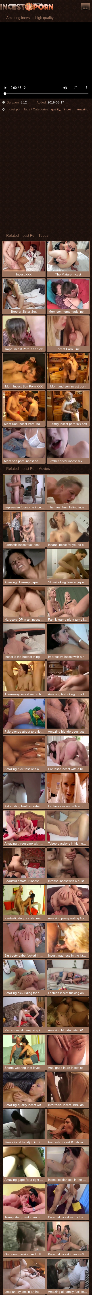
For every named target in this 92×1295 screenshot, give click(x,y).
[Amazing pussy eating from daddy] (68, 900)
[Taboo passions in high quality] (68, 826)
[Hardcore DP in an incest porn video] (24, 602)
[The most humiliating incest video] (68, 490)
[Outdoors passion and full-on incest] (24, 1237)
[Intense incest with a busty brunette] (68, 863)
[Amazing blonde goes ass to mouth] (68, 714)
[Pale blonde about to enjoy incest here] (24, 714)
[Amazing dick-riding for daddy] (24, 975)
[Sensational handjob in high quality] (24, 1124)
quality (55, 109)
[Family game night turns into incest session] (68, 602)
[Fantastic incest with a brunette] (68, 751)
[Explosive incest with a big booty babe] (68, 788)
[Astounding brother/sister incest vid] (24, 788)
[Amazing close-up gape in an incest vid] (24, 564)
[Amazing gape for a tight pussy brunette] (24, 1162)
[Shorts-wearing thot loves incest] (24, 1050)
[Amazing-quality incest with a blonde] (24, 1087)
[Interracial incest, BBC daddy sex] (68, 1087)
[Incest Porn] (27, 6)
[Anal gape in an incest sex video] (68, 1050)
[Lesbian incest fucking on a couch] (68, 975)
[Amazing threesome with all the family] (24, 826)
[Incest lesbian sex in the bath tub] (68, 1162)
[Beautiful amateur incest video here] (24, 863)
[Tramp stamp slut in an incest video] (24, 1199)
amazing (82, 109)
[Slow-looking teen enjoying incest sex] (68, 564)
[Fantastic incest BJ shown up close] (68, 1124)
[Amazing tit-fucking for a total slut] (68, 676)
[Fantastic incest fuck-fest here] (24, 527)
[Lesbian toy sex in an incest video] (24, 1274)
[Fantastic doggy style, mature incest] (24, 900)
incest (68, 109)
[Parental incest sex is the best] (68, 1199)
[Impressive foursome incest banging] (24, 490)
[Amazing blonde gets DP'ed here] (68, 1012)
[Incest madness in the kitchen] (68, 938)
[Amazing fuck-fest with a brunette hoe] (24, 751)
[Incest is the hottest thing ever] (24, 639)
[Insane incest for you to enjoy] (68, 527)
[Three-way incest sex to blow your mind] (24, 676)
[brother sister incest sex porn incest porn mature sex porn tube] (85, 6)
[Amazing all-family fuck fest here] (68, 1274)
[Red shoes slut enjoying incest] (24, 1012)
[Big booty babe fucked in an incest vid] (24, 938)
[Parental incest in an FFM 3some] (68, 1237)
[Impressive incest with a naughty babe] (68, 639)
